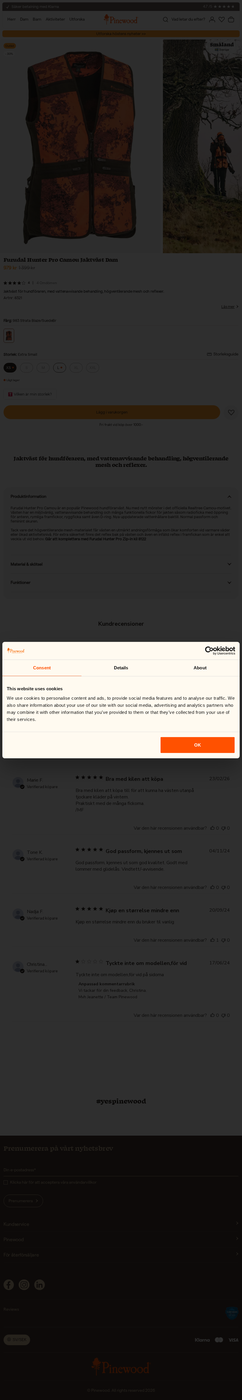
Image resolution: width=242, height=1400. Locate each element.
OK (197, 744)
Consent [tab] (42, 667)
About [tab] (200, 667)
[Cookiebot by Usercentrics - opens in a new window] (209, 650)
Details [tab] (121, 667)
